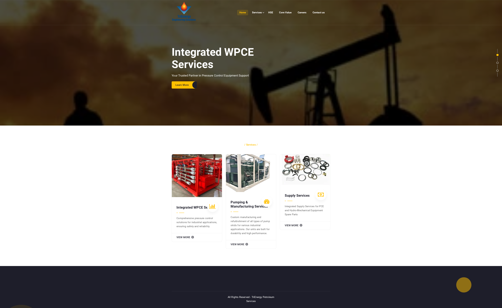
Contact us (319, 12)
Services (257, 12)
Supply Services (297, 195)
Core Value (285, 12)
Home (242, 12)
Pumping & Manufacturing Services (249, 204)
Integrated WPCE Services (196, 207)
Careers (302, 12)
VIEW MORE (183, 237)
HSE (270, 12)
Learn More (182, 84)
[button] (497, 55)
